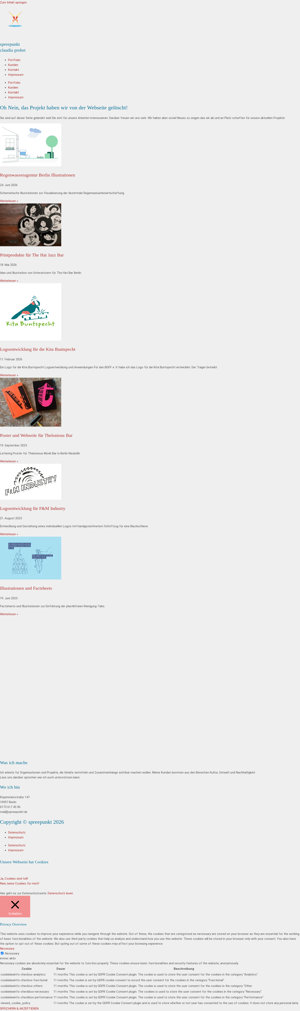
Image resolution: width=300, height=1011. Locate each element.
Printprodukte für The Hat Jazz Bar (32, 254)
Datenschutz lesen (60, 893)
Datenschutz (17, 832)
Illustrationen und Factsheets (26, 588)
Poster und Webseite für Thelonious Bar (36, 435)
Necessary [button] (7, 948)
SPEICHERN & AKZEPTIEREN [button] (19, 1008)
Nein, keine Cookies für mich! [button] (19, 883)
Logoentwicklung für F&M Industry (32, 508)
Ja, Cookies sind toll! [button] (14, 878)
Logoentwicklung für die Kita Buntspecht (37, 349)
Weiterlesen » (9, 201)
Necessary (12, 953)
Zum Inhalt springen (13, 2)
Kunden (13, 65)
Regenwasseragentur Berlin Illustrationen (37, 175)
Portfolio (14, 60)
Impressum (15, 75)
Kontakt (13, 70)
